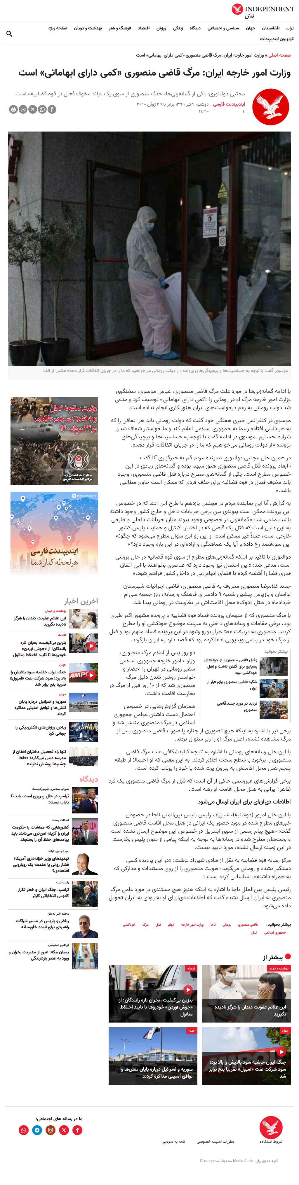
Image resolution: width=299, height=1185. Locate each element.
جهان (250, 28)
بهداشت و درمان (88, 28)
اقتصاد (144, 28)
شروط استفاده (271, 1141)
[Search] (9, 34)
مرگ (145, 924)
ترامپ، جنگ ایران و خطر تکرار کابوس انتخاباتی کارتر (43, 892)
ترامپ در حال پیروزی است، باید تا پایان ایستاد (40, 799)
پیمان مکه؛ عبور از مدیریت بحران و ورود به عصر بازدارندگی (39, 955)
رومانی (226, 924)
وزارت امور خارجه (192, 924)
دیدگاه (195, 28)
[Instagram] (50, 1130)
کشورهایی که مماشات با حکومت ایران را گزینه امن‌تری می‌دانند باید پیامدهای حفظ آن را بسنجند (40, 833)
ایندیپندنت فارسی (229, 104)
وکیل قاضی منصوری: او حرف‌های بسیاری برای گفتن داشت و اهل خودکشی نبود (230, 666)
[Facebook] (52, 109)
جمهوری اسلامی (275, 932)
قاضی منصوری (248, 924)
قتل (158, 924)
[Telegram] (37, 1130)
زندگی (178, 28)
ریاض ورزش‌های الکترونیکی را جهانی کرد (40, 730)
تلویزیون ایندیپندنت (277, 39)
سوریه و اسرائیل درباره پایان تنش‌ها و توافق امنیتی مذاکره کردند (157, 1073)
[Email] (23, 109)
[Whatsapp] (42, 109)
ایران (290, 28)
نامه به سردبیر (174, 1141)
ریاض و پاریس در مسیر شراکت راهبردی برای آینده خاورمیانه (42, 924)
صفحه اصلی (279, 55)
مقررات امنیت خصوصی (215, 1141)
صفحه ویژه (57, 28)
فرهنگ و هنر (120, 28)
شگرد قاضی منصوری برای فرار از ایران (232, 685)
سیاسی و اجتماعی (223, 28)
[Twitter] (32, 109)
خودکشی (129, 924)
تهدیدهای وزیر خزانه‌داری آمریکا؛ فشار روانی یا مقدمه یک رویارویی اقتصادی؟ (41, 864)
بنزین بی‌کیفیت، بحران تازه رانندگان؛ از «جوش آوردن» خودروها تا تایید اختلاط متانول (156, 1007)
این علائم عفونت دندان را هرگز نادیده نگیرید (250, 1011)
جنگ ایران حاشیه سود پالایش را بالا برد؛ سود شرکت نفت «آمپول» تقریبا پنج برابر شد (247, 1069)
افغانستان (270, 28)
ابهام (171, 924)
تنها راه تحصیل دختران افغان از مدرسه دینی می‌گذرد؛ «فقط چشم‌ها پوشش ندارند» (39, 758)
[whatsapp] (24, 1130)
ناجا (213, 924)
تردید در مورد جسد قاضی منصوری (237, 707)
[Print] (13, 109)
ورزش (161, 28)
